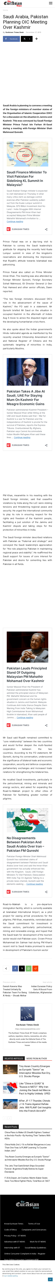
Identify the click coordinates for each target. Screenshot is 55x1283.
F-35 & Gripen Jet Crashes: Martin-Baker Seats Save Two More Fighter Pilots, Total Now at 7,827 (27, 1179)
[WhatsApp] (29, 968)
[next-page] (9, 1118)
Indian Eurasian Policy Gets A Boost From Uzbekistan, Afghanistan (40, 989)
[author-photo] (28, 1020)
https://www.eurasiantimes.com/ (27, 1029)
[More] (36, 39)
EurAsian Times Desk (15, 32)
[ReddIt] (35, 968)
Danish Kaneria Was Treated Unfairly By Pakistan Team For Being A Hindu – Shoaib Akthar (15, 991)
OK (50, 1279)
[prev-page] (5, 1118)
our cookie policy (11, 1276)
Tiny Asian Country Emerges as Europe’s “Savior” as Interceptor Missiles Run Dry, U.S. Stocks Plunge (28, 1158)
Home (5, 10)
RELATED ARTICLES (14, 1058)
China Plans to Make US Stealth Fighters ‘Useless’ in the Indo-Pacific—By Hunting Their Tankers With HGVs (27, 1135)
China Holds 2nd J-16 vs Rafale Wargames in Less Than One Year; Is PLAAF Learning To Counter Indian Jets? (28, 1147)
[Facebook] (15, 968)
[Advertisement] (27, 73)
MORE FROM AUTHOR (37, 1058)
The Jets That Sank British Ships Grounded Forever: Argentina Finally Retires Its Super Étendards (24, 1169)
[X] (22, 968)
